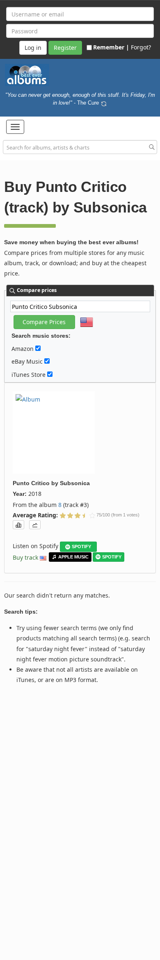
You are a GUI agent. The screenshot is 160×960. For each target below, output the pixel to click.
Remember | (111, 47)
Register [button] (65, 47)
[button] (15, 127)
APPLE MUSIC (73, 556)
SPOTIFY (81, 546)
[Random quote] (104, 102)
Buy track (25, 557)
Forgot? (141, 47)
